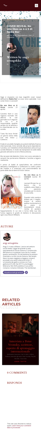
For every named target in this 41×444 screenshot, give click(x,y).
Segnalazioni (22, 35)
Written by (14, 57)
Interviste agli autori (16, 356)
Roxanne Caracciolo (14, 354)
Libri (30, 35)
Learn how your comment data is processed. (19, 426)
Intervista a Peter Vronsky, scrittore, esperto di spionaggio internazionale (20, 346)
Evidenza (7, 356)
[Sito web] (26, 272)
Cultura (31, 354)
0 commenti (21, 20)
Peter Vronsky (26, 356)
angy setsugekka (18, 59)
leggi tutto (20, 361)
